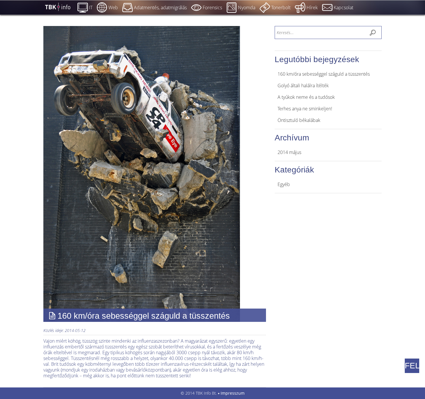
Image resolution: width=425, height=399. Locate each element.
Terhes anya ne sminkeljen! (305, 108)
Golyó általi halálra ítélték (303, 85)
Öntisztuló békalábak (299, 120)
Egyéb (284, 184)
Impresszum (233, 393)
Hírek (312, 7)
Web (113, 7)
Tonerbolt (281, 7)
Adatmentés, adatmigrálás (160, 7)
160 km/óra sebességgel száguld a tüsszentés (324, 74)
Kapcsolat (343, 7)
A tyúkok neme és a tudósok (306, 97)
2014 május (289, 152)
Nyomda (246, 7)
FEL (412, 365)
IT (91, 7)
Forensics (212, 7)
